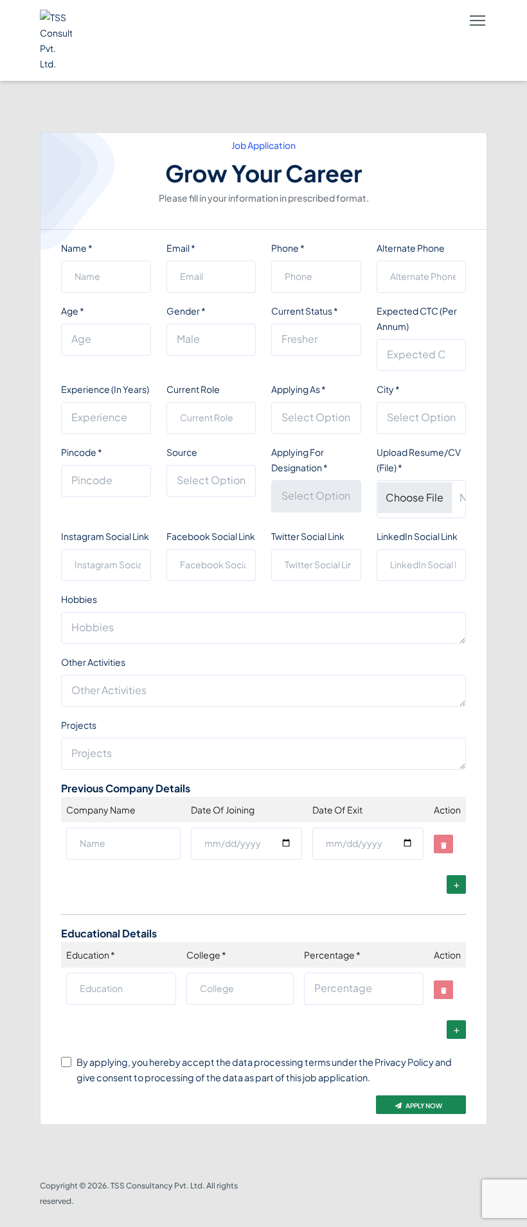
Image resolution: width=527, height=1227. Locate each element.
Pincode (81, 452)
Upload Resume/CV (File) (419, 459)
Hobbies (79, 599)
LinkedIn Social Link (417, 536)
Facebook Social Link (210, 536)
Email (180, 248)
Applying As (298, 389)
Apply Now (423, 1106)
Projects (78, 725)
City (388, 389)
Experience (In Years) (105, 389)
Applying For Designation (299, 459)
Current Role (193, 389)
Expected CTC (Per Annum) (417, 318)
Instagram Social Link (105, 536)
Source (181, 452)
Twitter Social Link (307, 536)
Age (72, 311)
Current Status (304, 311)
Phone (288, 248)
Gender (186, 311)
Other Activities (93, 662)
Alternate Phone (411, 248)
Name (77, 248)
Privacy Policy (404, 1062)
